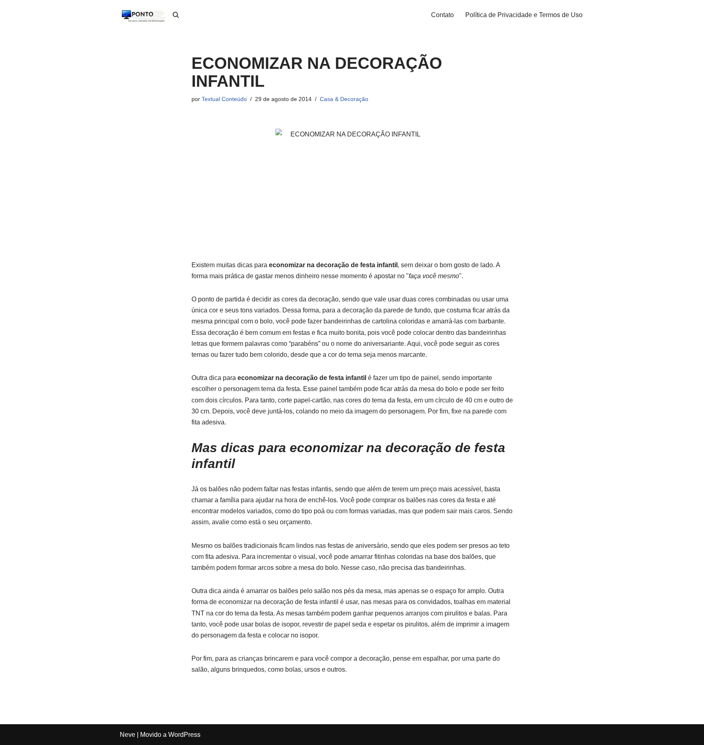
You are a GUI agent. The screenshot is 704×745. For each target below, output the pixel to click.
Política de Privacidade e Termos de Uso (524, 14)
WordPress (184, 734)
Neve (127, 734)
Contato (442, 14)
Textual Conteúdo (224, 99)
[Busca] (176, 15)
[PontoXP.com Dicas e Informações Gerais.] (144, 14)
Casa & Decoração (344, 99)
